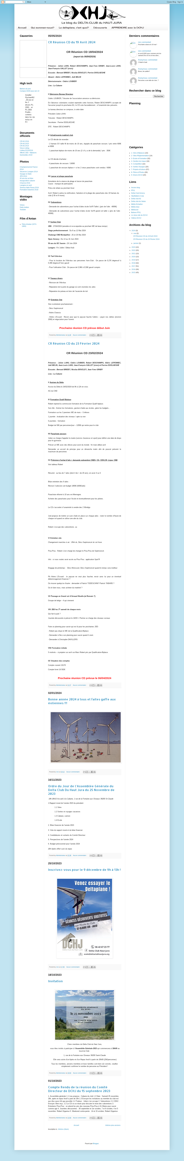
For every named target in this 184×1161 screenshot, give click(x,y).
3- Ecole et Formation (139, 158)
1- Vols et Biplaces (138, 153)
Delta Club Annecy (138, 193)
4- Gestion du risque (138, 161)
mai (135, 233)
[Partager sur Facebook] (98, 335)
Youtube (23, 210)
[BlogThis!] (93, 335)
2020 (134, 257)
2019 (134, 260)
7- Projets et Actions (138, 169)
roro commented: (144, 42)
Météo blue (135, 207)
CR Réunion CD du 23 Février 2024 (73, 343)
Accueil (22, 27)
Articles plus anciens (112, 1125)
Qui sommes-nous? (42, 27)
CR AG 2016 (24, 141)
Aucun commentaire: (80, 335)
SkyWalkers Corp (137, 196)
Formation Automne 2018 (29, 190)
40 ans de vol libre (26, 178)
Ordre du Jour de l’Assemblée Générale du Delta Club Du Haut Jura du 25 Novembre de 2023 (81, 789)
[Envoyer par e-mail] (90, 335)
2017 (134, 266)
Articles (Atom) (63, 1129)
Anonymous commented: (148, 60)
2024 (134, 231)
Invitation (55, 981)
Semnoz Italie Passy (27, 188)
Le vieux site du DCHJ (139, 215)
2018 (134, 263)
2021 (134, 254)
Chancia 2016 (25, 183)
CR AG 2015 (24, 144)
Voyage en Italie (26, 174)
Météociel (134, 210)
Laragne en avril (26, 185)
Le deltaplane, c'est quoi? (74, 27)
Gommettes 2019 (26, 155)
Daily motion (24, 207)
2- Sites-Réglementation (140, 156)
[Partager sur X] (96, 335)
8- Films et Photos (137, 172)
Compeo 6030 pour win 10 (29, 91)
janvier (136, 243)
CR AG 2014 (24, 146)
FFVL (133, 190)
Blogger (96, 1144)
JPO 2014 (23, 176)
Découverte (100, 27)
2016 (37, 188)
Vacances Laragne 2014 (29, 172)
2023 (134, 247)
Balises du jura (25, 89)
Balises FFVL (136, 212)
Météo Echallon (137, 204)
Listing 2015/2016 (26, 150)
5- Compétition (136, 164)
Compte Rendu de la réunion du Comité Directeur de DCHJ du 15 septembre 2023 (79, 1089)
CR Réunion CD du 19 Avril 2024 (71, 42)
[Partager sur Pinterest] (101, 335)
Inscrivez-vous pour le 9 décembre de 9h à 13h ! (84, 869)
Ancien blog (135, 188)
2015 (134, 272)
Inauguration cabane (27, 181)
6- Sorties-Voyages (138, 167)
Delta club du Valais (138, 201)
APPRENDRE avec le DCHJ (128, 27)
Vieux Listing (24, 148)
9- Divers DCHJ (137, 175)
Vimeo (22, 205)
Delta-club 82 (136, 199)
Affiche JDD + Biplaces (28, 153)
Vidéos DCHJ (136, 218)
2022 (134, 250)
